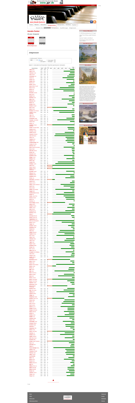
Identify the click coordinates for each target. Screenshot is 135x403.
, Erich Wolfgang (34, 252)
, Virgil (32, 349)
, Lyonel (32, 163)
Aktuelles (43, 24)
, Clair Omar (33, 281)
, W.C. (31, 194)
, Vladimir (32, 225)
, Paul (32, 361)
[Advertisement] (43, 387)
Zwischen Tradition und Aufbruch (86, 38)
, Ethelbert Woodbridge (32, 286)
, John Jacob (32, 290)
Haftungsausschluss (33, 401)
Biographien (47, 27)
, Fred (31, 137)
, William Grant (32, 338)
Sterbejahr (50, 61)
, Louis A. (32, 222)
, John (32, 97)
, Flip (31, 295)
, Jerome (32, 248)
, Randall (33, 351)
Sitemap (92, 5)
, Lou (31, 123)
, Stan (31, 247)
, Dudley (32, 107)
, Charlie (32, 130)
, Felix (31, 77)
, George (32, 171)
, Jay (31, 178)
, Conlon (33, 284)
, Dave (32, 334)
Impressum (103, 394)
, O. (31, 214)
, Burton (31, 253)
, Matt (31, 152)
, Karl (32, 344)
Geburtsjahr (50, 60)
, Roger (32, 324)
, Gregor (33, 296)
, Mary (31, 230)
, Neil (31, 276)
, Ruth (33, 142)
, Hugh (31, 262)
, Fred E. (32, 71)
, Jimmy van (33, 217)
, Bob (32, 191)
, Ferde (31, 186)
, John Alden (33, 120)
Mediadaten (103, 398)
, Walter (32, 149)
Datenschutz (32, 398)
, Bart (31, 229)
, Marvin (32, 204)
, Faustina (34, 202)
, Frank (32, 255)
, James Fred (33, 196)
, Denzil (31, 94)
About (30, 394)
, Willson (32, 293)
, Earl (31, 102)
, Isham (32, 240)
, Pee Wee (33, 144)
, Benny (32, 176)
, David (32, 154)
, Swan (32, 212)
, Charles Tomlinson (34, 184)
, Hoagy (33, 118)
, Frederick (33, 134)
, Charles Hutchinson (32, 169)
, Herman (32, 233)
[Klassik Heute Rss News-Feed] (94, 22)
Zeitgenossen (72, 27)
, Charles (32, 235)
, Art (31, 346)
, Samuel (32, 84)
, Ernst (31, 82)
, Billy (32, 339)
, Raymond (32, 232)
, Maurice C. (33, 362)
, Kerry (31, 271)
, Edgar (32, 318)
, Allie (31, 370)
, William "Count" (33, 86)
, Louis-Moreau (34, 179)
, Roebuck (32, 336)
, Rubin (32, 174)
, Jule (31, 342)
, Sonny (32, 109)
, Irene (33, 219)
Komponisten (52, 25)
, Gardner (32, 305)
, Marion (32, 87)
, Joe (31, 267)
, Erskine (32, 205)
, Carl (32, 316)
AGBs (30, 396)
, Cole (31, 301)
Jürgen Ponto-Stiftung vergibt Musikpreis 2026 (87, 36)
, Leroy (32, 72)
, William (32, 323)
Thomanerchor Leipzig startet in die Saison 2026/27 (86, 40)
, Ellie (32, 328)
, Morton (32, 181)
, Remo (32, 96)
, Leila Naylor (33, 279)
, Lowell (32, 266)
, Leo (32, 333)
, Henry (32, 140)
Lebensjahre (43, 61)
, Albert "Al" (32, 250)
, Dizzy (32, 173)
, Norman (33, 150)
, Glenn (31, 269)
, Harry (32, 237)
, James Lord (33, 298)
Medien (37, 24)
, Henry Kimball (33, 189)
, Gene (32, 79)
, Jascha (32, 207)
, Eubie (31, 99)
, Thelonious (32, 272)
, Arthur (32, 104)
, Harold (32, 74)
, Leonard (33, 92)
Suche (74, 24)
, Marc (32, 100)
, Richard (32, 308)
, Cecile (32, 157)
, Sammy (32, 116)
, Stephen (32, 167)
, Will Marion (32, 135)
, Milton (32, 81)
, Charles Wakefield (32, 113)
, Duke (32, 158)
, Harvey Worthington (32, 258)
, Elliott (32, 121)
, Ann (31, 313)
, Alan (32, 227)
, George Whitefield (33, 126)
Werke (28, 45)
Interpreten (60, 24)
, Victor (33, 321)
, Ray (32, 210)
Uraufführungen (64, 27)
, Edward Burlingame (34, 220)
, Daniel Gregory (33, 264)
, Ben (31, 91)
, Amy (31, 89)
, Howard (32, 105)
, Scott (31, 242)
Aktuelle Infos (39, 27)
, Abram (32, 129)
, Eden (31, 69)
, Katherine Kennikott (34, 147)
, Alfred (32, 288)
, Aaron (32, 139)
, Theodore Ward (34, 127)
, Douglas (32, 274)
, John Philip (33, 331)
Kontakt (103, 396)
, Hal (31, 224)
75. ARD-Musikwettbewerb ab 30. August (87, 33)
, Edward (32, 132)
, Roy (31, 199)
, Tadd (32, 145)
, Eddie (32, 319)
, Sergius (32, 243)
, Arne (32, 291)
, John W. (32, 182)
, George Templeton (34, 341)
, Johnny (32, 261)
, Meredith (32, 367)
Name (41, 60)
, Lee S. (32, 306)
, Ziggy (31, 160)
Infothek (68, 24)
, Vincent (32, 372)
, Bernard (33, 215)
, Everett (32, 209)
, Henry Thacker (34, 110)
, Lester (32, 374)
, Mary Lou (33, 365)
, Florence (32, 303)
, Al (31, 326)
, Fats (31, 357)
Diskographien (55, 27)
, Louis (32, 76)
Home (31, 24)
